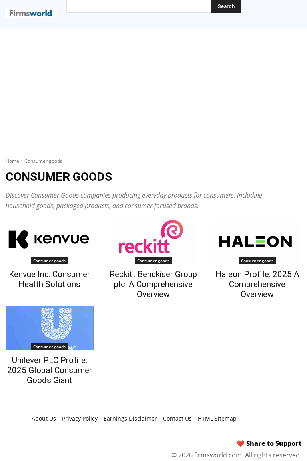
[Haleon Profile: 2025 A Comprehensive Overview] (257, 242)
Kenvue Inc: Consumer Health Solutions (49, 279)
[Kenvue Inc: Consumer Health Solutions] (50, 242)
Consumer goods (49, 260)
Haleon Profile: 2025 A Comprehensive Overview (257, 284)
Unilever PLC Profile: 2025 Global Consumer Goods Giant (49, 370)
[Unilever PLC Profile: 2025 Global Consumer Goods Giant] (50, 328)
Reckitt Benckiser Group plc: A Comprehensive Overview (153, 284)
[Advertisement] (153, 89)
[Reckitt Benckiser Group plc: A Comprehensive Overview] (153, 242)
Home (12, 161)
